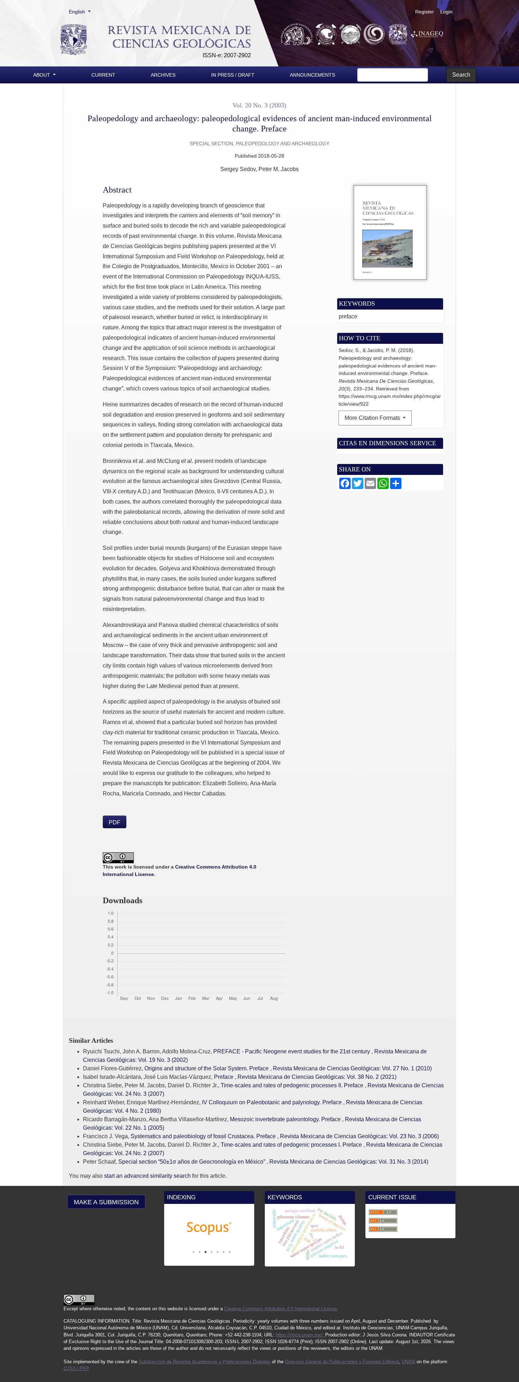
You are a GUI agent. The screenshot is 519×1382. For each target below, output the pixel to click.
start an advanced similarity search (147, 1176)
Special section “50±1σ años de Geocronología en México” (192, 1162)
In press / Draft (233, 75)
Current (103, 75)
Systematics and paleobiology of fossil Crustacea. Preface (204, 1136)
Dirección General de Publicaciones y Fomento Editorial (342, 1361)
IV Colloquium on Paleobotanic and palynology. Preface (272, 1102)
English (82, 11)
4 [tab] (211, 1251)
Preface (224, 1077)
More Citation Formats (373, 418)
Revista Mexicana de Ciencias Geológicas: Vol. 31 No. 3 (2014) (348, 1162)
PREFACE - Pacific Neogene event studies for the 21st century (292, 1051)
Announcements (312, 75)
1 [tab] (193, 1251)
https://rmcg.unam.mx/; (300, 1334)
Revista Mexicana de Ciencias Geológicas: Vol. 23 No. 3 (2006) (359, 1136)
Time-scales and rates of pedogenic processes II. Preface (293, 1085)
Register (424, 11)
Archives (163, 75)
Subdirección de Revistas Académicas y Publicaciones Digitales (204, 1361)
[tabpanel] (209, 1228)
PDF (114, 822)
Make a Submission (106, 1202)
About (42, 75)
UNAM (408, 1361)
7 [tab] (229, 1251)
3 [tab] (205, 1251)
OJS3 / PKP (76, 1368)
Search (461, 75)
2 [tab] (199, 1251)
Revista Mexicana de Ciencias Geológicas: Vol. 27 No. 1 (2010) (352, 1068)
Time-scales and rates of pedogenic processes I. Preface (292, 1145)
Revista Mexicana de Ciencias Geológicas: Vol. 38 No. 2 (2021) (317, 1077)
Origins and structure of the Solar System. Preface (207, 1068)
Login (446, 11)
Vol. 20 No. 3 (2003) (259, 105)
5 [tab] (217, 1251)
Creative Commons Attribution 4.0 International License (280, 1308)
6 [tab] (223, 1251)
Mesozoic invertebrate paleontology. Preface (286, 1119)
